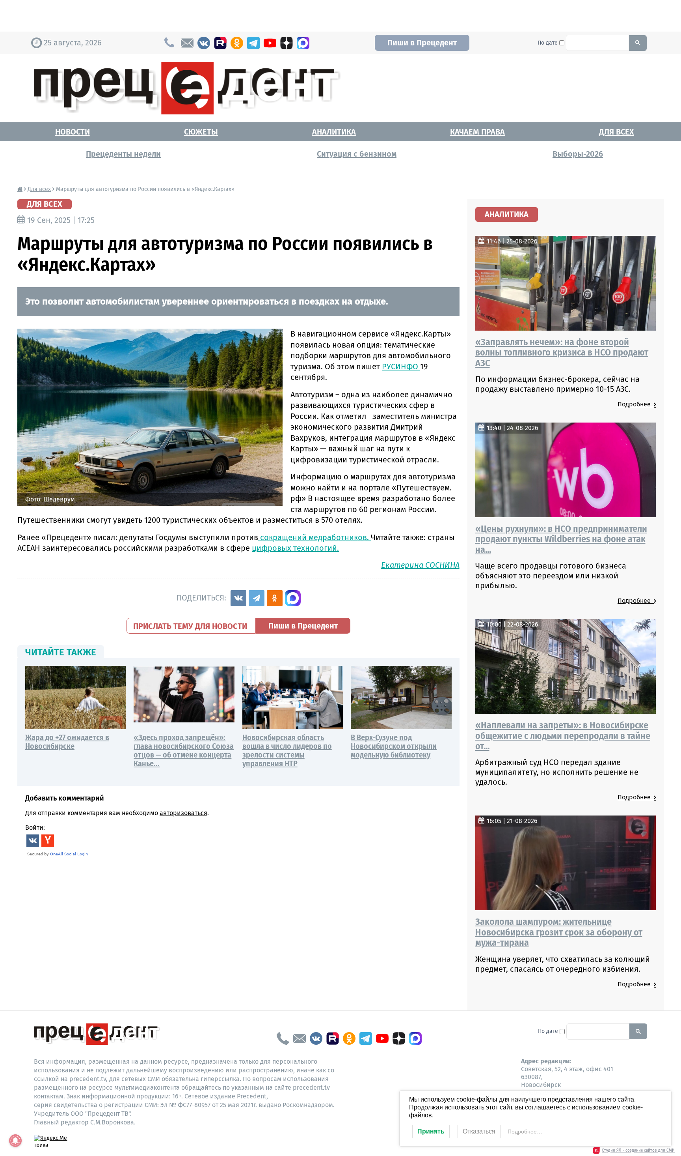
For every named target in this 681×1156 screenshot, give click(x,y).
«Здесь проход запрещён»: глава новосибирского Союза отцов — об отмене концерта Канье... (184, 750)
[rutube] (220, 43)
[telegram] (253, 43)
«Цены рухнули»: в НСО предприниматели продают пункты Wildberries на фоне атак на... (561, 539)
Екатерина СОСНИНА (420, 565)
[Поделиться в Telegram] (256, 598)
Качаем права (477, 132)
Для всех (616, 132)
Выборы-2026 (578, 154)
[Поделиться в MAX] (293, 598)
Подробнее (636, 404)
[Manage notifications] (15, 1140)
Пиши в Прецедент (422, 42)
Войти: (35, 827)
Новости (72, 132)
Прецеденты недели (123, 154)
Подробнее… (525, 1131)
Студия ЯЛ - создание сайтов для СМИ (638, 1150)
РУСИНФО (401, 366)
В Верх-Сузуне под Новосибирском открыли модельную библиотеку (394, 746)
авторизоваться (183, 813)
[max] (303, 43)
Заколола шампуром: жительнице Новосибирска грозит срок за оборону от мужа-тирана (558, 932)
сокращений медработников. (314, 537)
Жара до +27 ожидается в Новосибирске (67, 742)
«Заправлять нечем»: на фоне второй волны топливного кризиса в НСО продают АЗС (561, 352)
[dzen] (286, 43)
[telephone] (283, 1038)
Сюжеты (201, 132)
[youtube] (270, 43)
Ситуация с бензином (356, 154)
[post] (187, 43)
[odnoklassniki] (237, 43)
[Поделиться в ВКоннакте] (238, 598)
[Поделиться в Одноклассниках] (275, 598)
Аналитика (334, 132)
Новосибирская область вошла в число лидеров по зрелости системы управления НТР (287, 750)
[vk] (203, 43)
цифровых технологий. (295, 548)
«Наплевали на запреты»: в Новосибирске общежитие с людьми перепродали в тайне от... (562, 736)
